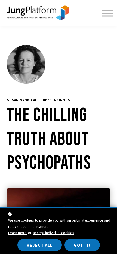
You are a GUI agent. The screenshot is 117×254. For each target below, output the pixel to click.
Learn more (17, 232)
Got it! (82, 245)
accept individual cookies (53, 232)
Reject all (40, 245)
